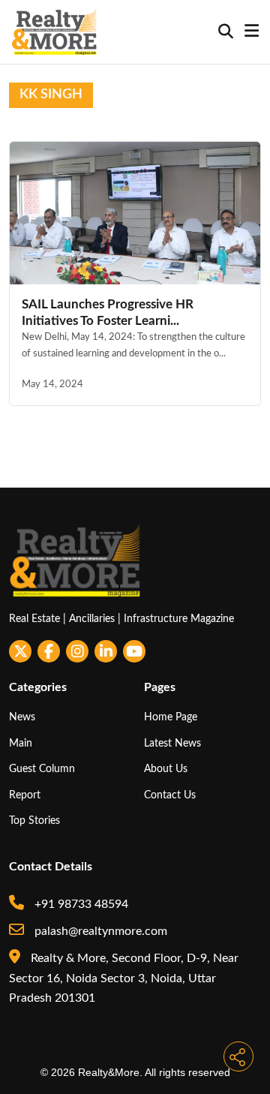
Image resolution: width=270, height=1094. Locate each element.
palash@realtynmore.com (99, 931)
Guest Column (42, 768)
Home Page (170, 717)
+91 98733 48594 (80, 904)
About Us (166, 768)
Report (24, 795)
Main (20, 743)
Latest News (172, 743)
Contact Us (170, 795)
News (22, 717)
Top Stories (34, 820)
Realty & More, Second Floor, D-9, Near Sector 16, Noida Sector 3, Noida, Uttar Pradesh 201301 (123, 978)
